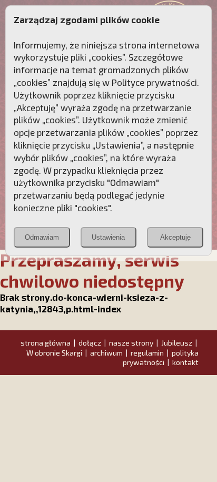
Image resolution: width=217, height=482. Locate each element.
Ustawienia (108, 237)
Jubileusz (176, 342)
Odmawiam (42, 237)
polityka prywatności (161, 357)
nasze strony (131, 342)
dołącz (89, 342)
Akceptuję (175, 237)
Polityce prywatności (154, 82)
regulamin (147, 352)
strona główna (46, 342)
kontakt (185, 362)
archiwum (106, 352)
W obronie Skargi (54, 352)
